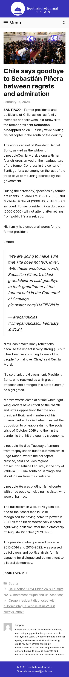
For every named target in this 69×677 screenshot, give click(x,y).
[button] (64, 22)
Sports (13, 583)
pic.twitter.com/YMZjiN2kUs (33, 305)
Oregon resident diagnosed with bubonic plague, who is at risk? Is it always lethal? (30, 606)
